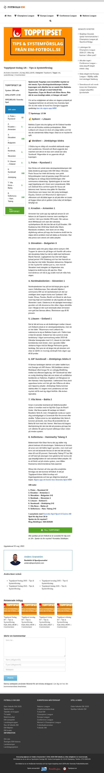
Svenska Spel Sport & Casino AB (57, 514)
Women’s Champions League (49, 722)
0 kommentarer (20, 75)
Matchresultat (9, 717)
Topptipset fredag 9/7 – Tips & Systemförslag (10, 619)
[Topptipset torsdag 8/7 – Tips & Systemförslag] (29, 604)
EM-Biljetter (8, 728)
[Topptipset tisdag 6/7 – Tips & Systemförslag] (47, 604)
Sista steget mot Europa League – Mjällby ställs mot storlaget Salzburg (89, 76)
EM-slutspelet (9, 720)
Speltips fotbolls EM (78, 709)
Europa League (43, 717)
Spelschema (9, 709)
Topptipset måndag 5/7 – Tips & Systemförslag (64, 619)
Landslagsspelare (11, 747)
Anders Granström (12, 73)
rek (59, 73)
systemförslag (8, 75)
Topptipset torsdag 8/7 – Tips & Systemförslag (28, 619)
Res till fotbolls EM (11, 725)
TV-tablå (7, 714)
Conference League (45, 720)
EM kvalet (8, 730)
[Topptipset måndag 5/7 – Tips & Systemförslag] (64, 604)
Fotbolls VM (42, 728)
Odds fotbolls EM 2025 (80, 706)
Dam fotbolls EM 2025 (13, 706)
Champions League (45, 714)
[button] (50, 20)
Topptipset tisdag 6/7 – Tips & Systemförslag (45, 619)
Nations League (43, 706)
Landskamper (9, 744)
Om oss (7, 739)
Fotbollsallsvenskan (45, 725)
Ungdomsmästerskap (45, 709)
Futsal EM (41, 712)
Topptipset (47, 73)
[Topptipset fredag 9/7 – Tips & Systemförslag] (11, 604)
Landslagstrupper (11, 722)
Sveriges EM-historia (12, 742)
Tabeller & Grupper (11, 712)
